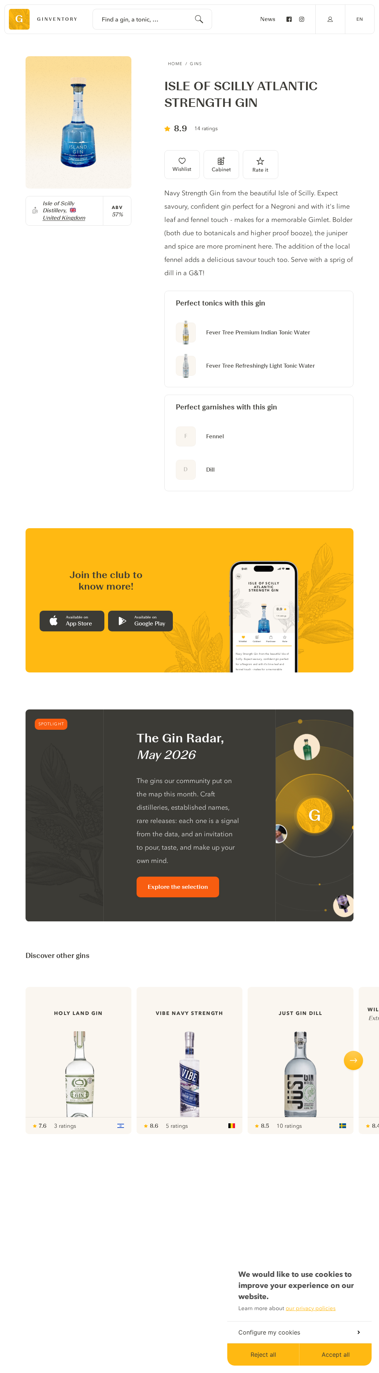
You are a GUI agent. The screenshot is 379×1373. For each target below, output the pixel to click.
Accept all (336, 1354)
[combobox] (152, 19)
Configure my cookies (269, 1332)
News (267, 19)
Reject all (263, 1354)
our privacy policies (311, 1308)
